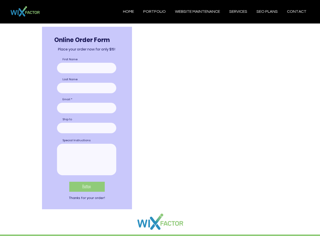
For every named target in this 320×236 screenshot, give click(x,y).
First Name (70, 59)
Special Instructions (76, 140)
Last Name (70, 79)
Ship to (67, 119)
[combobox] (86, 128)
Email (66, 99)
